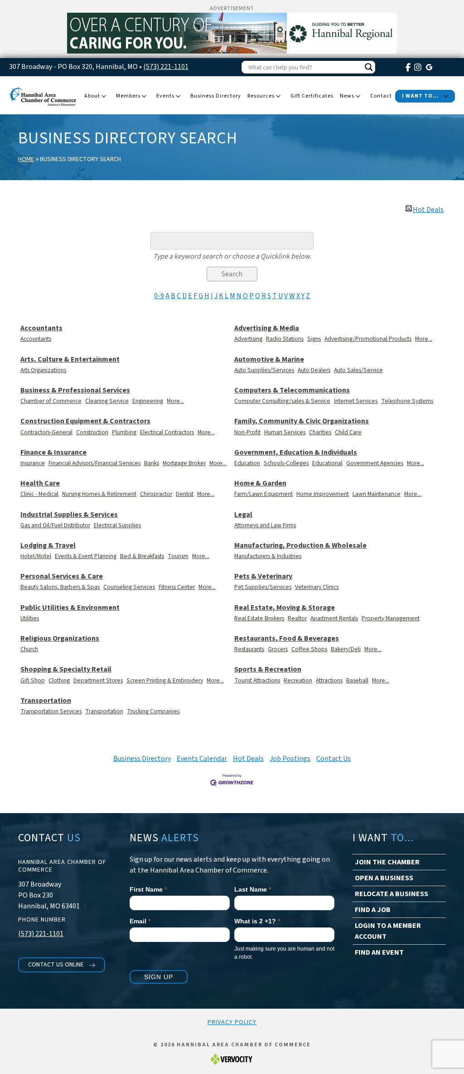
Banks (151, 463)
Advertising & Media (266, 328)
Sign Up (158, 977)
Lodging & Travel (48, 545)
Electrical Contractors (167, 432)
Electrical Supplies (117, 525)
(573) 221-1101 (165, 67)
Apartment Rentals (334, 618)
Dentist (184, 494)
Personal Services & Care (61, 576)
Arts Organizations (43, 370)
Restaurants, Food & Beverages (286, 638)
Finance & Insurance (53, 452)
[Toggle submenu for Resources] (278, 96)
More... (423, 338)
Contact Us (333, 759)
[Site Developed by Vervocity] (232, 1059)
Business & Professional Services (75, 390)
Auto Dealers (314, 370)
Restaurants (249, 649)
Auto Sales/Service (358, 370)
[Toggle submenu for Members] (144, 96)
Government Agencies (374, 463)
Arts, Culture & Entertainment (70, 359)
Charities (320, 432)
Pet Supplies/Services (262, 587)
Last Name (252, 889)
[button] (61, 964)
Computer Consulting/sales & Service (282, 401)
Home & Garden (260, 483)
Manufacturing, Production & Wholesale (300, 545)
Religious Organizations (59, 638)
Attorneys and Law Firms (265, 525)
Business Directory (142, 759)
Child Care (348, 432)
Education (247, 463)
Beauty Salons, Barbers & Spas (60, 587)
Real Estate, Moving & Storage (284, 608)
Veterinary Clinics (316, 587)
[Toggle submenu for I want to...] (445, 96)
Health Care (40, 483)
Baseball (357, 680)
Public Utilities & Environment (70, 608)
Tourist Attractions (257, 680)
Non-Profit (247, 432)
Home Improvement (322, 494)
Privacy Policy (232, 1022)
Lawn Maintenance (377, 494)
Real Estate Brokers (259, 618)
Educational (327, 463)
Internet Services (355, 401)
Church (29, 649)
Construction (92, 432)
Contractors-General (46, 432)
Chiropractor (156, 494)
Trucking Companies (153, 711)
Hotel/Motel (35, 556)
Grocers (278, 649)
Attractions (329, 680)
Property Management (391, 618)
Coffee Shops (309, 649)
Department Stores (98, 680)
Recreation (298, 680)
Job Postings (290, 759)
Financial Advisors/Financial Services (94, 463)
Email (140, 921)
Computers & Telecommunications (292, 390)
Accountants (41, 328)
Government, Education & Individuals (295, 452)
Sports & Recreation (267, 669)
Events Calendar (202, 759)
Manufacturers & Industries (267, 556)
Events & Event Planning (85, 556)
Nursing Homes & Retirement (99, 494)
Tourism (178, 556)
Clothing (59, 680)
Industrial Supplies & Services (69, 515)
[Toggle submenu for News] (358, 96)
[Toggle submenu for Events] (178, 96)
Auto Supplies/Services (264, 370)
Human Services (284, 432)
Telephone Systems (407, 401)
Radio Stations (285, 338)
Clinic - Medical (39, 494)
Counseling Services (129, 587)
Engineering (147, 401)
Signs (314, 338)
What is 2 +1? (257, 921)
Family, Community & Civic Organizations (301, 421)
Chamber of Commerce (51, 401)
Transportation (45, 701)
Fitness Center (177, 587)
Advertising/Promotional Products (367, 338)
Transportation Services (51, 711)
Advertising (248, 338)
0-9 (159, 296)
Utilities (29, 618)
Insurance (32, 463)
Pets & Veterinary (263, 576)
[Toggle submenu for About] (103, 96)
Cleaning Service (107, 401)
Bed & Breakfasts (142, 556)
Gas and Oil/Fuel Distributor (55, 525)
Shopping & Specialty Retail (65, 669)
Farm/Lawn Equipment (263, 494)
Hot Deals (428, 208)
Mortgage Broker (184, 463)
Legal (243, 515)
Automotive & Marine (269, 359)
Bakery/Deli (346, 649)
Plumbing (124, 432)
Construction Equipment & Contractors (85, 421)
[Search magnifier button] (368, 67)
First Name (148, 889)
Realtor (297, 618)
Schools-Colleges (286, 463)
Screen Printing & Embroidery (164, 680)
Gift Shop (32, 680)
